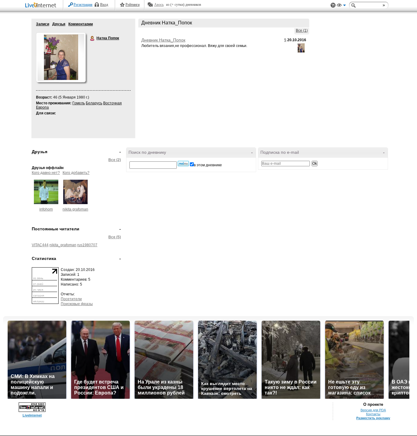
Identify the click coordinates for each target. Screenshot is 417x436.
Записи (42, 24)
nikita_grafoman (62, 245)
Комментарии (80, 24)
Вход (104, 4)
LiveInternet (41, 5)
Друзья (58, 24)
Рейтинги (132, 4)
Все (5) (114, 237)
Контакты (373, 414)
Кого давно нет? (46, 173)
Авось (159, 4)
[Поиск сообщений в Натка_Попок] (183, 163)
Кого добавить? (76, 173)
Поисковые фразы (77, 304)
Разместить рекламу (373, 418)
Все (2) (114, 160)
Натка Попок (92, 38)
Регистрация (83, 4)
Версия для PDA (373, 410)
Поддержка (333, 5)
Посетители (71, 299)
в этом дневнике (208, 165)
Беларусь (94, 103)
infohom (46, 209)
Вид (341, 6)
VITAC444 (40, 245)
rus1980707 (87, 245)
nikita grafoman (75, 209)
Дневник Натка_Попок (163, 40)
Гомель (78, 103)
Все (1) (302, 30)
